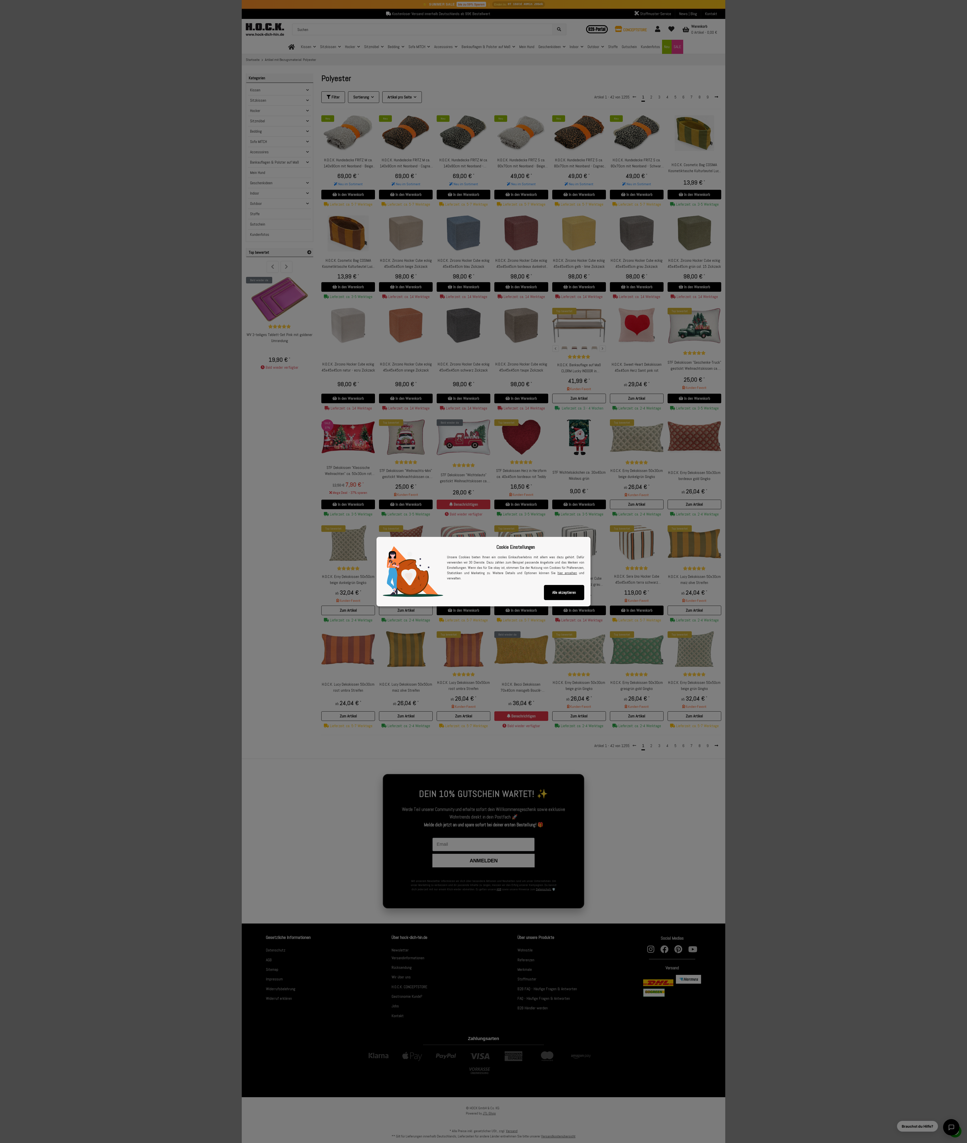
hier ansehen (567, 573)
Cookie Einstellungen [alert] (515, 547)
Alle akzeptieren (564, 592)
